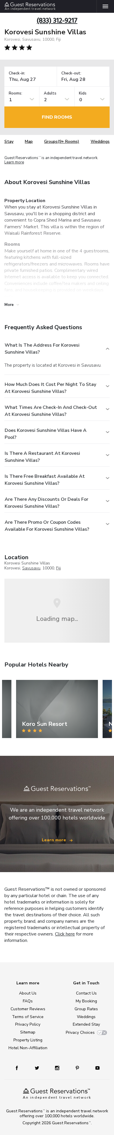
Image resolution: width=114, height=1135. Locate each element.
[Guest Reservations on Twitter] (37, 1067)
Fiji (58, 568)
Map (29, 141)
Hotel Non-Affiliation (27, 1048)
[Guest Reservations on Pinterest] (78, 1067)
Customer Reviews (28, 1009)
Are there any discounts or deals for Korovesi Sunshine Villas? (46, 502)
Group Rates (86, 1009)
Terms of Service (28, 1017)
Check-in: (17, 73)
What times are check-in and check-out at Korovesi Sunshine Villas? (51, 411)
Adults (50, 93)
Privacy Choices (80, 1032)
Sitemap (27, 1032)
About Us (28, 993)
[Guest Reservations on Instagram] (58, 1067)
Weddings (100, 141)
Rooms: (15, 93)
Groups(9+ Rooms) (61, 141)
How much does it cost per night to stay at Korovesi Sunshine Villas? (50, 388)
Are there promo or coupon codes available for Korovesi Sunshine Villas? (47, 525)
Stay (8, 141)
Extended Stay (86, 1024)
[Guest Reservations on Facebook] (19, 1067)
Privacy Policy (27, 1024)
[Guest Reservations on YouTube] (95, 1067)
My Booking (86, 1001)
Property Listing (27, 1040)
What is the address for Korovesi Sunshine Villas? (42, 348)
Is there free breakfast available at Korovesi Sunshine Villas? (45, 480)
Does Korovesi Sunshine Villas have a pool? (46, 434)
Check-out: (71, 73)
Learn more (14, 162)
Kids (83, 93)
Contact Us (86, 993)
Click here (65, 934)
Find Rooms (57, 117)
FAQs (28, 1001)
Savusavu (31, 568)
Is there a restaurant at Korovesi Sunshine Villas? (42, 457)
